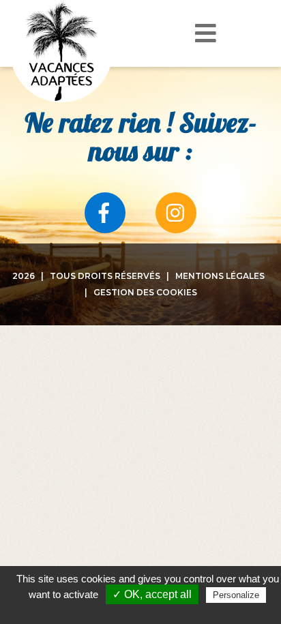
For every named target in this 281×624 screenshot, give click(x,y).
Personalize (236, 595)
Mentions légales (220, 276)
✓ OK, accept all (152, 594)
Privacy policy (147, 611)
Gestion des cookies (145, 292)
